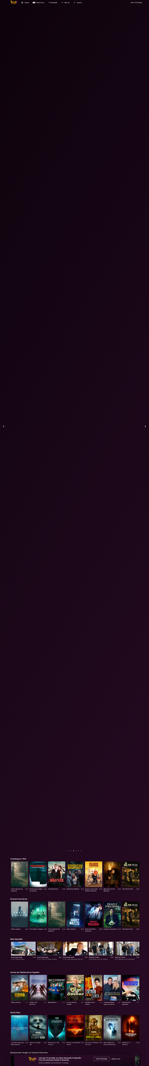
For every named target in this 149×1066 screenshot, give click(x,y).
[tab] (66, 850)
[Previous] (3, 426)
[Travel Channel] (14, 2)
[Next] (145, 426)
